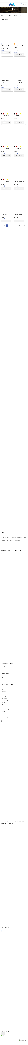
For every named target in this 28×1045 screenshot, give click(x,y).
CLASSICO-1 (5, 115)
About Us (4, 692)
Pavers (2, 119)
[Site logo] (11, 5)
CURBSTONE (4, 669)
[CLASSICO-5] (3, 168)
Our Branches (5, 700)
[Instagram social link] (5, 546)
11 (19, 225)
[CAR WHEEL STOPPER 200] (16, 67)
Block (3, 677)
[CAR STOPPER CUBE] (16, 32)
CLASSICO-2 (18, 115)
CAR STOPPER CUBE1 (5, 81)
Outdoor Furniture (17, 51)
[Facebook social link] (2, 546)
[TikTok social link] (9, 546)
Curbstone (16, 184)
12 (22, 225)
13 (24, 225)
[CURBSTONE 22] (3, 201)
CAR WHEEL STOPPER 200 (18, 81)
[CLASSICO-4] (16, 135)
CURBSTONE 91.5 (19, 214)
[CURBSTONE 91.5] (16, 201)
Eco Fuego (4, 696)
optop (3, 702)
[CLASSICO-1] (3, 102)
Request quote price (6, 709)
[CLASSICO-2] (16, 102)
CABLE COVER (5, 45)
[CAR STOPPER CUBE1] (3, 67)
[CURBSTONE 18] (16, 168)
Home (3, 687)
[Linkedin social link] (7, 546)
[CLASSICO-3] (3, 135)
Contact (3, 707)
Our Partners (4, 698)
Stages (3, 675)
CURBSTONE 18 (19, 181)
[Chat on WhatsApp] (22, 1040)
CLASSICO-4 (18, 148)
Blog (3, 689)
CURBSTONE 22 (6, 214)
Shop (3, 694)
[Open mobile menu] (1, 4)
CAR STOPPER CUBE (18, 46)
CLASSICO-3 (5, 148)
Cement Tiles (6, 49)
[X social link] (3, 546)
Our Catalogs (4, 705)
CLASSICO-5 (5, 181)
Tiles (2, 49)
